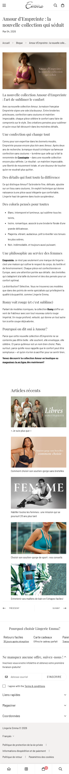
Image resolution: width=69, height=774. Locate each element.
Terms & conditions (35, 686)
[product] (9, 769)
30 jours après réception (16, 641)
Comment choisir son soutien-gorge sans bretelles (37, 470)
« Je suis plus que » (21, 430)
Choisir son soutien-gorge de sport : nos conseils (36, 557)
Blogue (19, 42)
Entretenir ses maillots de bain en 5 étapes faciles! (37, 598)
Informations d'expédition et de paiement (24, 750)
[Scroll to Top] (63, 756)
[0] (62, 5)
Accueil (6, 42)
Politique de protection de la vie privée (23, 744)
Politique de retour (12, 756)
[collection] (26, 769)
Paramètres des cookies (41, 756)
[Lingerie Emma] (34, 5)
